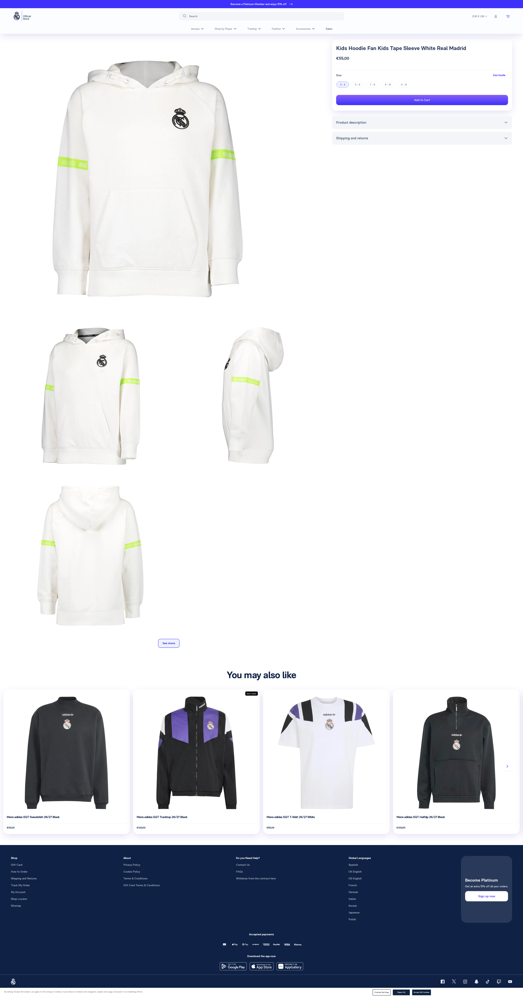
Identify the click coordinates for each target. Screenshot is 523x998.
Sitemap (16, 905)
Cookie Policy (131, 871)
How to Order (19, 871)
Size (338, 75)
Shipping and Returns (24, 878)
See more (168, 643)
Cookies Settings (381, 992)
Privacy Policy (131, 864)
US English (355, 878)
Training (252, 28)
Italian (352, 899)
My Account (18, 892)
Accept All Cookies (421, 992)
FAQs (239, 871)
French (353, 885)
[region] (261, 993)
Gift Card (16, 864)
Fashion (276, 28)
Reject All (401, 992)
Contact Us (243, 864)
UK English (355, 871)
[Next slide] (507, 766)
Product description (351, 122)
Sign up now (486, 896)
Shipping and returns (352, 138)
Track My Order (20, 885)
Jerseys (195, 28)
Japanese (354, 912)
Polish (352, 919)
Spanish (353, 864)
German (353, 892)
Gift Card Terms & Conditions (141, 885)
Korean (353, 905)
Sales (329, 28)
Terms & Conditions (135, 878)
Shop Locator (19, 899)
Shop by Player (223, 28)
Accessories (303, 28)
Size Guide (499, 75)
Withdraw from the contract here (256, 878)
